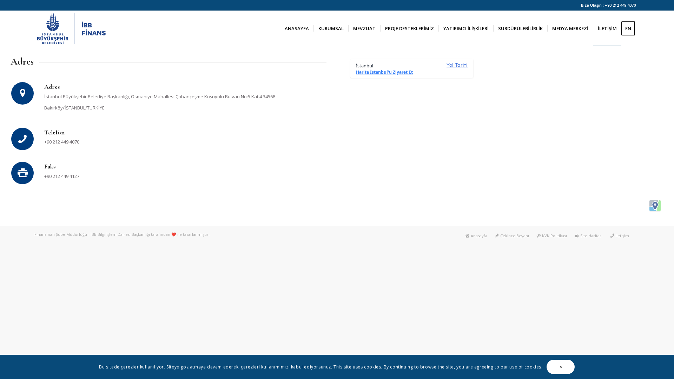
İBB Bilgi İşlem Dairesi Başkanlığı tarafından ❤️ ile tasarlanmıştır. (150, 234)
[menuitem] (296, 28)
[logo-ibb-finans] (72, 28)
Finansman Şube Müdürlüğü (60, 234)
